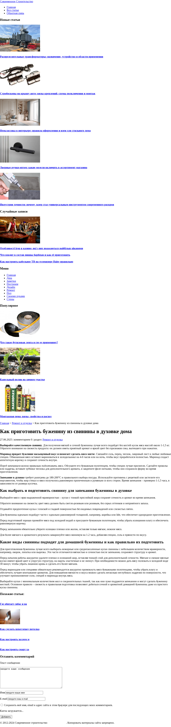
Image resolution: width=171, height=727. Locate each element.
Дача (9, 278)
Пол (9, 293)
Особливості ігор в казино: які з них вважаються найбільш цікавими (41, 248)
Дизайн (11, 287)
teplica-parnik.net (57, 722)
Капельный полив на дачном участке (22, 379)
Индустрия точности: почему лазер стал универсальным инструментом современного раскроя (57, 204)
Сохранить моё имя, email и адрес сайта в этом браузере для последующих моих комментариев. (58, 705)
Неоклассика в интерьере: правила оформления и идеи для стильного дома (45, 130)
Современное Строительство (16, 1)
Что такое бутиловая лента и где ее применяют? (29, 342)
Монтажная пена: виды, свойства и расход (25, 416)
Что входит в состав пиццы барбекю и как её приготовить (35, 254)
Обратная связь (15, 13)
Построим (12, 284)
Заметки (11, 281)
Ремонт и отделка (22, 423)
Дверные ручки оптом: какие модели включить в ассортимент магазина (43, 167)
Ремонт (11, 290)
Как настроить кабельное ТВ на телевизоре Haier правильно (36, 261)
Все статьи (13, 10)
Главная (11, 7)
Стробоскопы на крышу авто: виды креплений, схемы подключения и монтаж (47, 93)
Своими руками (16, 296)
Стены (10, 299)
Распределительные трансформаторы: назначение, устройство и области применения (51, 56)
